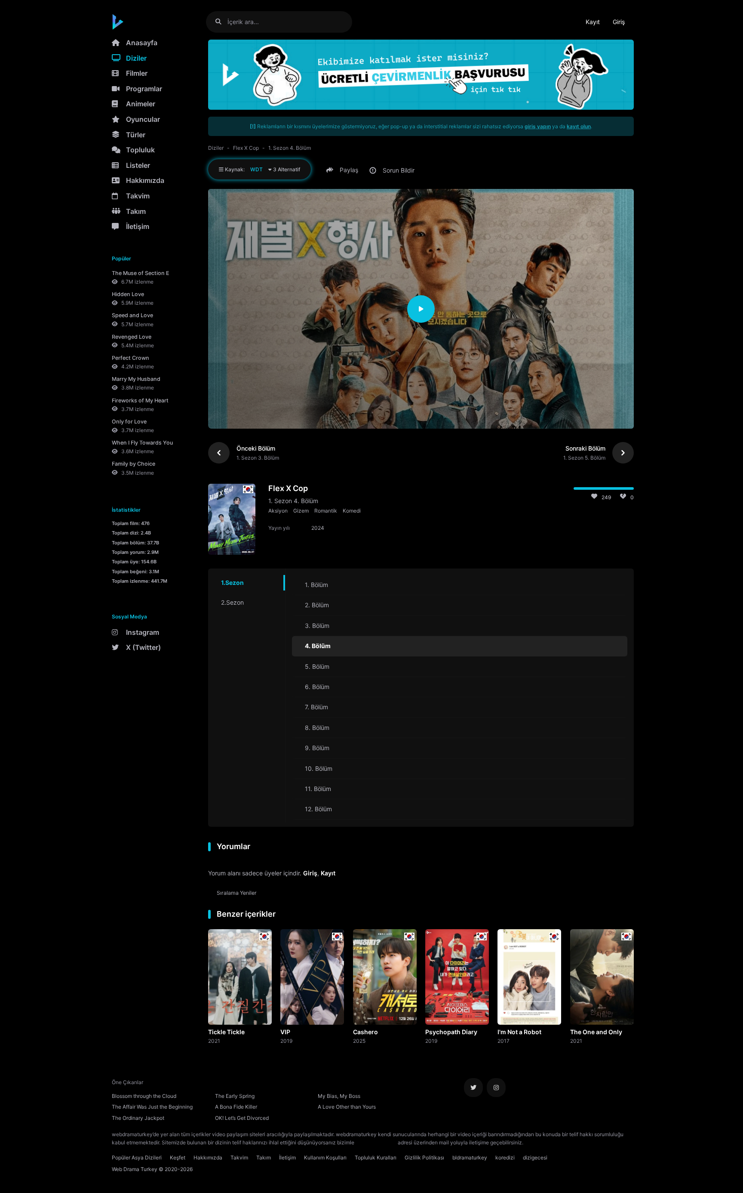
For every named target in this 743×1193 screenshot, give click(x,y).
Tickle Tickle (226, 1031)
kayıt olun (579, 126)
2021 (214, 1041)
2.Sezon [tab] (232, 602)
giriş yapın (538, 126)
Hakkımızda (145, 180)
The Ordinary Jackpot (138, 1118)
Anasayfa (141, 42)
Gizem (301, 510)
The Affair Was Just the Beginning (152, 1106)
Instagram (142, 632)
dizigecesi (535, 1157)
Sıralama (237, 893)
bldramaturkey (469, 1157)
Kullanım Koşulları (325, 1157)
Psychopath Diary (451, 1031)
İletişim (137, 226)
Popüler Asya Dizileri (137, 1157)
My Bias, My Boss (339, 1096)
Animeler (140, 103)
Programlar (144, 88)
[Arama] (222, 22)
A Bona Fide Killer (236, 1106)
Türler (135, 134)
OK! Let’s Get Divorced (242, 1118)
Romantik (325, 510)
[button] (343, 170)
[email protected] (376, 1142)
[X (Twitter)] (473, 1087)
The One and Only (596, 1031)
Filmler (136, 73)
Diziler (136, 58)
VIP (285, 1031)
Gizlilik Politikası (424, 1157)
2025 (359, 1041)
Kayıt (593, 21)
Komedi (352, 510)
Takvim (138, 196)
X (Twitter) (143, 647)
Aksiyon (278, 510)
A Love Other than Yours (347, 1106)
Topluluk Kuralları (375, 1157)
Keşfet (177, 1157)
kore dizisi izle (542, 1142)
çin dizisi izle (575, 1142)
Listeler (138, 165)
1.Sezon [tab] (232, 582)
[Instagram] (496, 1087)
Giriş (619, 21)
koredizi (505, 1157)
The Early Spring (235, 1096)
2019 (286, 1041)
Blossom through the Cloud (144, 1096)
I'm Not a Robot (519, 1031)
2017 (503, 1041)
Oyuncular (143, 119)
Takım (136, 211)
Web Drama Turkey (134, 1169)
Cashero (365, 1031)
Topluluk (140, 149)
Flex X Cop (246, 148)
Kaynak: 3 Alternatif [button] (262, 169)
